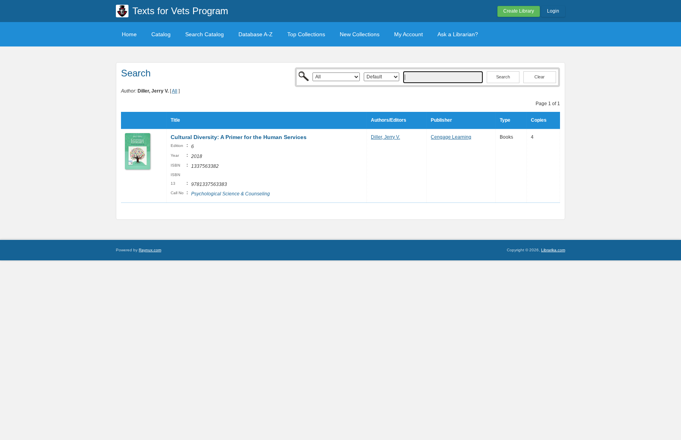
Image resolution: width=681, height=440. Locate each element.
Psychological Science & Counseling (230, 194)
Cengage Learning (451, 137)
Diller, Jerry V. (385, 137)
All (174, 91)
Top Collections (306, 34)
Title (175, 120)
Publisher (441, 120)
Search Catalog (204, 34)
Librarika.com (553, 250)
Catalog (161, 34)
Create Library (518, 11)
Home (129, 34)
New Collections (360, 34)
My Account (408, 34)
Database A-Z (255, 34)
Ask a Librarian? (457, 34)
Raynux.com (150, 250)
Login (553, 11)
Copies (539, 120)
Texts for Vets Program (180, 11)
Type (505, 120)
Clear (539, 76)
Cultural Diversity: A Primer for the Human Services (239, 137)
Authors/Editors (388, 120)
